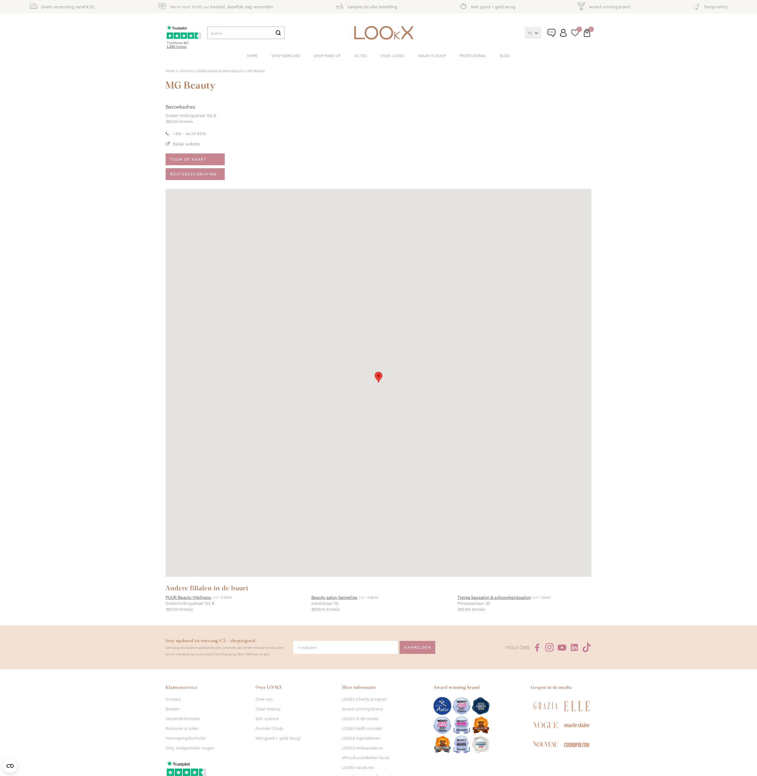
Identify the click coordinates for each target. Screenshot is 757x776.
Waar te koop (432, 56)
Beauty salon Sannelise (334, 597)
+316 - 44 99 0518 (189, 134)
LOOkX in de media (360, 719)
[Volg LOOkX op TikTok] (586, 647)
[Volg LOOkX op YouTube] (562, 647)
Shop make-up (327, 56)
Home (252, 56)
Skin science (267, 719)
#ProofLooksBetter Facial (365, 758)
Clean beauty (267, 709)
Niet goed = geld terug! (278, 738)
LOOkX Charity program (364, 699)
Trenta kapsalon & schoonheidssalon (494, 597)
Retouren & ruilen (182, 728)
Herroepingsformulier (186, 738)
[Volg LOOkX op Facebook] (537, 647)
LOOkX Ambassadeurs (362, 748)
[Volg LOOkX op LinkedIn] (574, 647)
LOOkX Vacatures (358, 767)
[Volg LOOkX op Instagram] (549, 647)
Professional (473, 56)
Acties (360, 56)
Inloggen (563, 32)
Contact (173, 699)
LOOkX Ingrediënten (361, 738)
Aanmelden (417, 647)
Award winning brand (362, 709)
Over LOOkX (392, 56)
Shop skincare (285, 56)
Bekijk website (186, 144)
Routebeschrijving (193, 174)
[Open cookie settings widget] (10, 766)
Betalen (173, 709)
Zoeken (278, 33)
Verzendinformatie (183, 719)
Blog (505, 56)
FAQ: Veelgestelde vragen (190, 748)
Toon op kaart (188, 159)
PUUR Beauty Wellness (188, 597)
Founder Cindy (269, 728)
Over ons (264, 699)
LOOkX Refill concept (362, 728)
